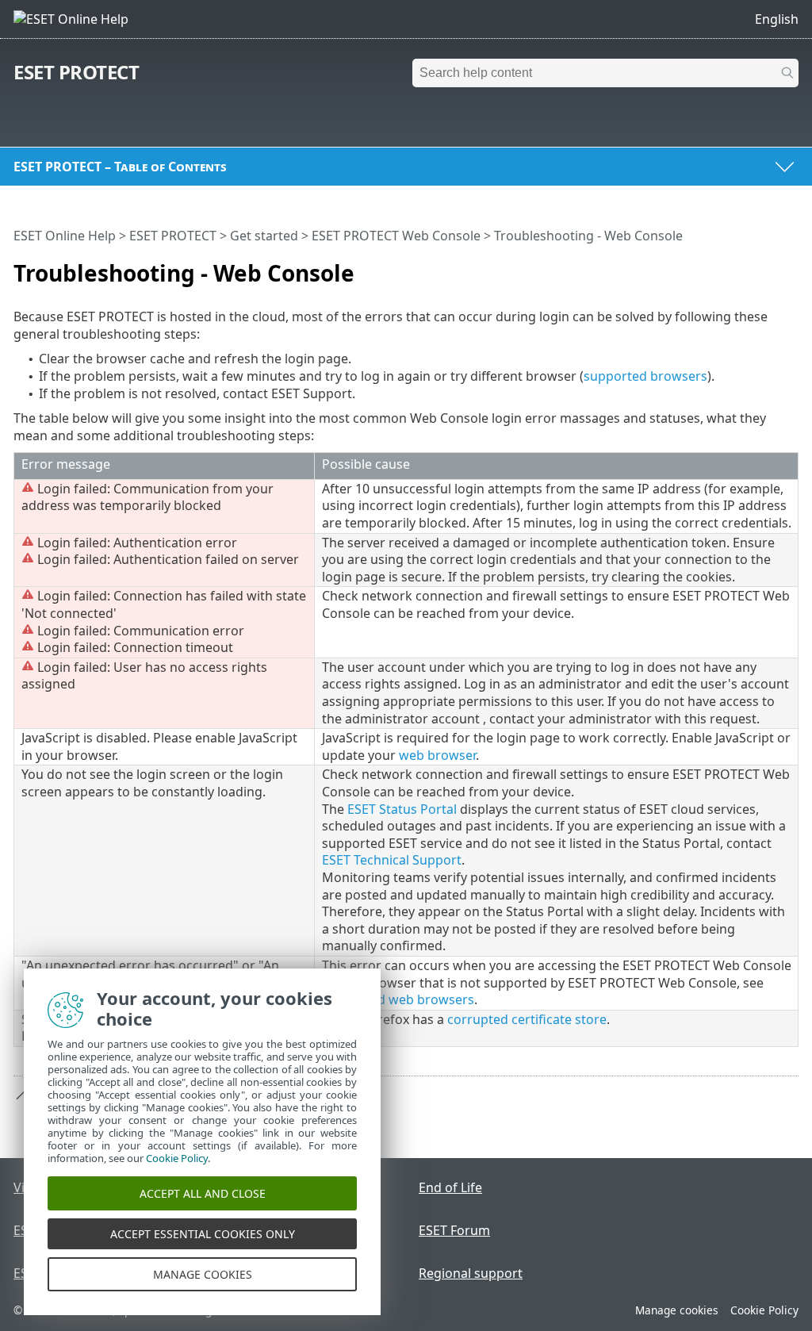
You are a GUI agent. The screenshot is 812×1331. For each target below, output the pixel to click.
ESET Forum (454, 1230)
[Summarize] (790, 266)
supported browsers (645, 376)
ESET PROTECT (76, 72)
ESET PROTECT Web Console (396, 235)
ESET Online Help (64, 235)
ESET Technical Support (392, 860)
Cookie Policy (764, 1310)
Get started (264, 235)
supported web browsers (398, 999)
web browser (437, 755)
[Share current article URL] (742, 266)
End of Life (450, 1187)
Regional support (471, 1273)
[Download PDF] (766, 266)
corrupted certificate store (527, 1019)
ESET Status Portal (402, 809)
